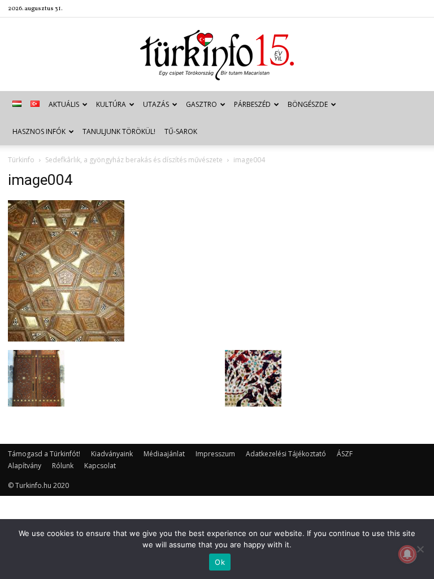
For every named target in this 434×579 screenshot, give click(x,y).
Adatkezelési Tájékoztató (286, 454)
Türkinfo (21, 160)
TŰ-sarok (180, 131)
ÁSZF (345, 454)
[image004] (66, 338)
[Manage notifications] (407, 554)
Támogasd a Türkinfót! (44, 454)
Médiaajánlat (164, 454)
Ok (220, 562)
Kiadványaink (112, 454)
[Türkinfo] (217, 55)
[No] (420, 549)
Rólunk (62, 465)
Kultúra (111, 104)
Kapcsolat (100, 465)
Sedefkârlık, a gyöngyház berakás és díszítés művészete (134, 160)
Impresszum (215, 454)
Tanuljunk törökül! (119, 131)
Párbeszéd (252, 104)
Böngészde (308, 104)
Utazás (156, 104)
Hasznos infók (39, 131)
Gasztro (201, 104)
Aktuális (64, 104)
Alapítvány (24, 465)
